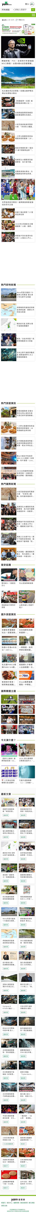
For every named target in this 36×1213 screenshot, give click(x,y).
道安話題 (6, 564)
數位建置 (32, 1203)
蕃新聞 (6, 815)
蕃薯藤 (6, 4)
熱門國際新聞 (8, 483)
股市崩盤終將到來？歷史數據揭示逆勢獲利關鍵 (26, 1030)
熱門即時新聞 (8, 284)
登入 (27, 4)
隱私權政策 (24, 1203)
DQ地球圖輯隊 (8, 1144)
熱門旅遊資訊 (8, 403)
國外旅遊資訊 (8, 614)
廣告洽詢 (4, 1205)
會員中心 (10, 1203)
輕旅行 (23, 1144)
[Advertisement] (18, 263)
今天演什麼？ (8, 740)
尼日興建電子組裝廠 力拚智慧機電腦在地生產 (9, 1074)
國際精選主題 (8, 691)
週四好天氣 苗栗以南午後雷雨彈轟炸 (9, 855)
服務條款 (16, 1203)
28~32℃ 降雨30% (16, 20)
